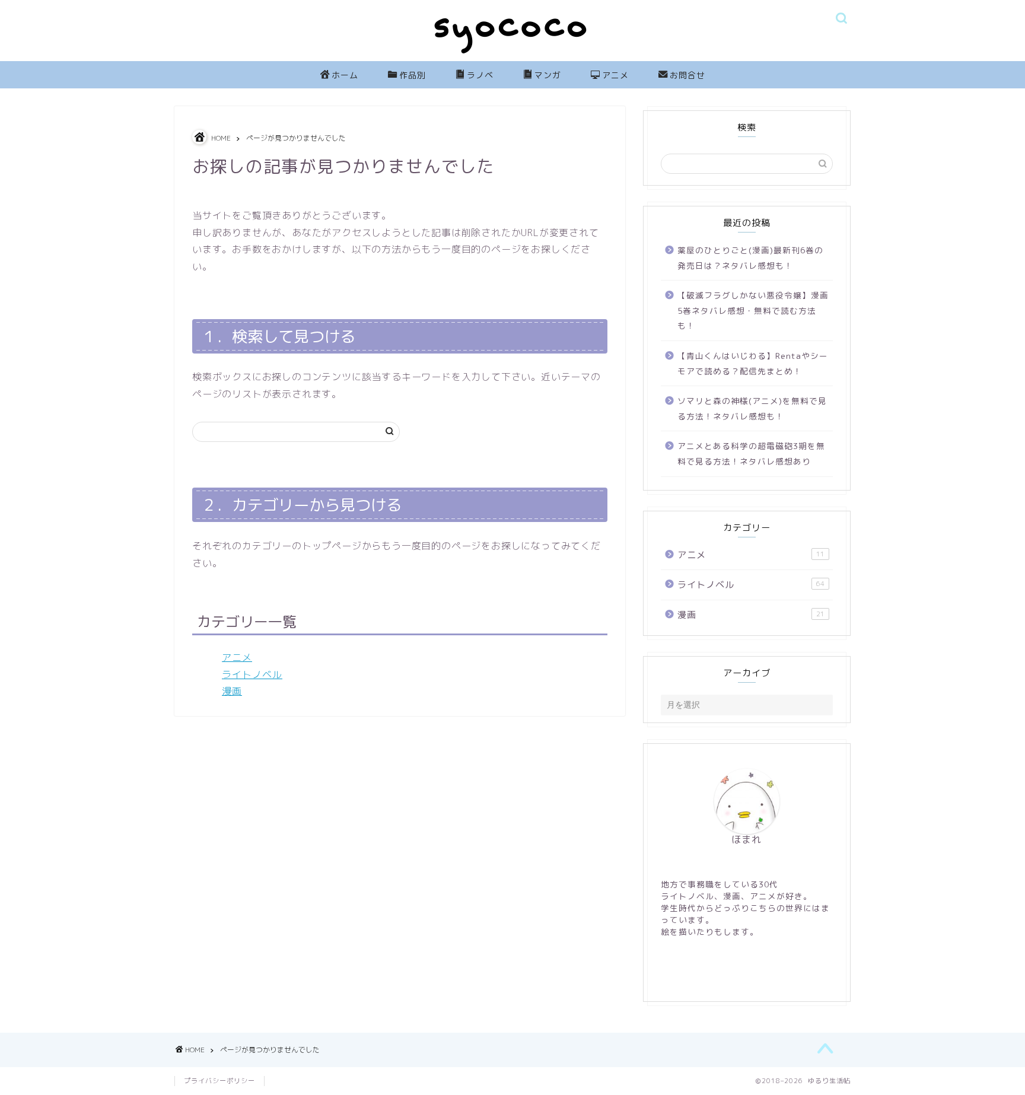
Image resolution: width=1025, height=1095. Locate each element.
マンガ (547, 75)
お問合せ (687, 75)
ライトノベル (252, 674)
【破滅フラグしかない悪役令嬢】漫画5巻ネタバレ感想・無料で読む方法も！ (753, 310)
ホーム (345, 75)
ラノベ (480, 75)
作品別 (412, 75)
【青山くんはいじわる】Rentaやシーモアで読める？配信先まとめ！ (752, 363)
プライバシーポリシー (219, 1081)
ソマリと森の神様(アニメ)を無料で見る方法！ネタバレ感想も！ (752, 408)
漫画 (232, 691)
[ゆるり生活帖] (512, 56)
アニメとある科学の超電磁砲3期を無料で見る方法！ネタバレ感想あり (751, 453)
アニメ (615, 75)
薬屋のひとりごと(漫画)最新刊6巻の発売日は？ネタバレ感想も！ (750, 257)
